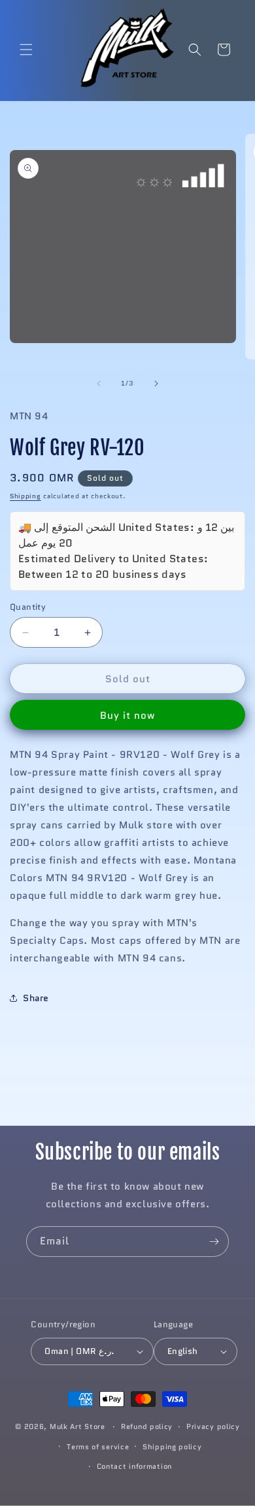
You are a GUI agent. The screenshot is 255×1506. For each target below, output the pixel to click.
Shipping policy (172, 1446)
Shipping (25, 496)
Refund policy (147, 1426)
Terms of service (98, 1446)
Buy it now (127, 715)
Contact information (134, 1466)
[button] (26, 49)
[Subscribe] (213, 1241)
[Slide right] (156, 383)
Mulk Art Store (77, 1426)
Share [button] (36, 997)
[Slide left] (98, 383)
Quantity (28, 607)
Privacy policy (213, 1426)
